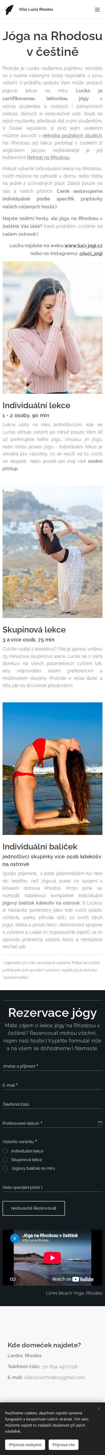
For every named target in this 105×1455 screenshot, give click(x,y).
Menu (97, 9)
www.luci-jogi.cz (83, 245)
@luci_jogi (90, 253)
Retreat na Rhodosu (48, 157)
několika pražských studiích (72, 135)
